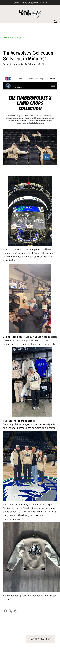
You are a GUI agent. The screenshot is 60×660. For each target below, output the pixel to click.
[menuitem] (55, 21)
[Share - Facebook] (5, 610)
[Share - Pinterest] (15, 610)
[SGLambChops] (30, 14)
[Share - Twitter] (10, 610)
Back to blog (14, 37)
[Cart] (55, 21)
